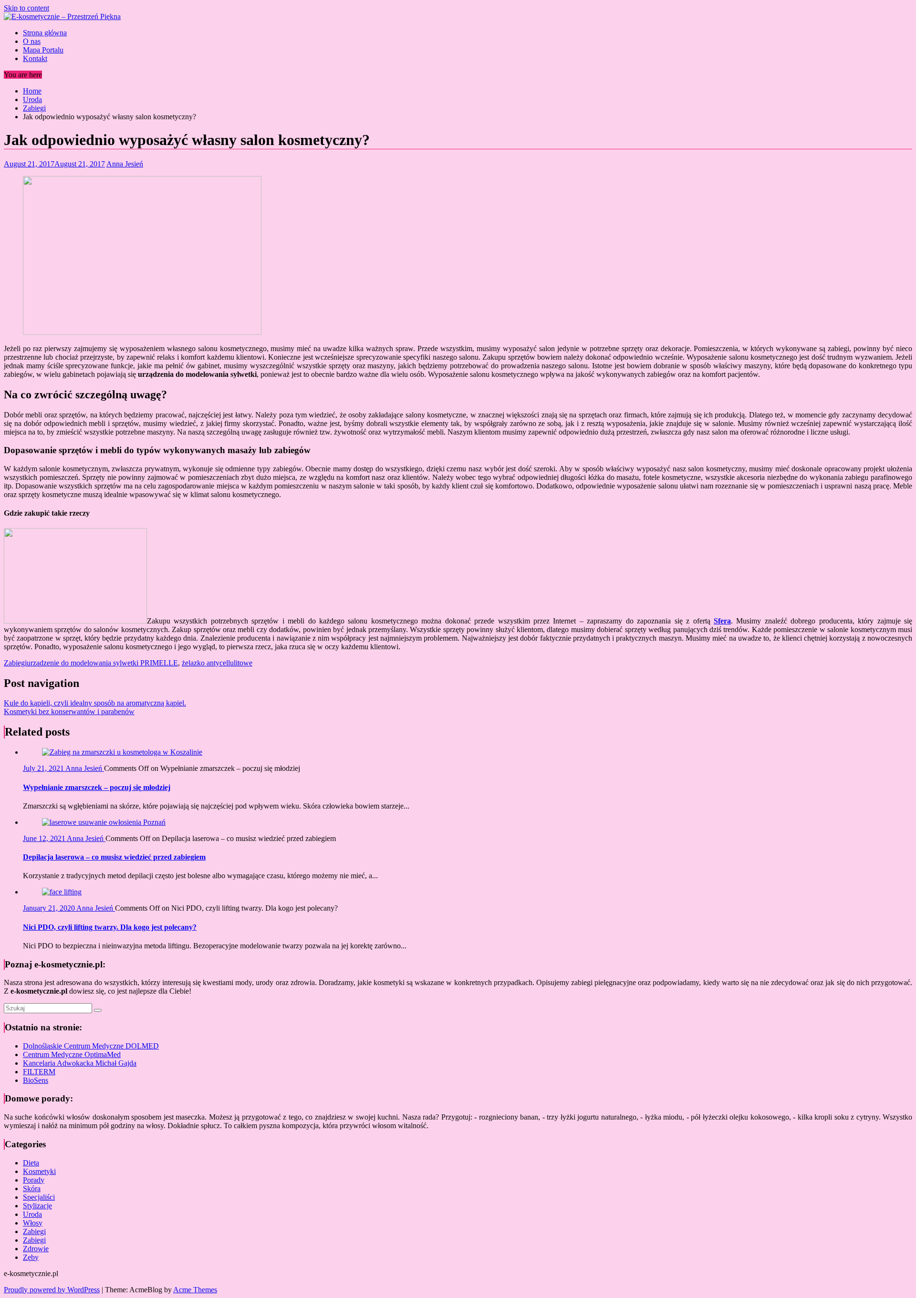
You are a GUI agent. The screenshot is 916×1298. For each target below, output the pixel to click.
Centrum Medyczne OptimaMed (72, 1054)
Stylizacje (37, 1206)
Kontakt (35, 58)
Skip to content (26, 8)
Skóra (32, 1188)
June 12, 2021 (45, 838)
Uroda (32, 1214)
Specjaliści (39, 1197)
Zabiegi (15, 663)
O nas (32, 41)
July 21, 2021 (44, 768)
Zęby (31, 1257)
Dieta (31, 1163)
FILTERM (39, 1072)
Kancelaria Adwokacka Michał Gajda (79, 1063)
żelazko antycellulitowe (217, 663)
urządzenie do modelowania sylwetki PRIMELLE (102, 663)
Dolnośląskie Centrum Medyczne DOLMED (91, 1046)
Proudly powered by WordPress (52, 1290)
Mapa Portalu (43, 50)
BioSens (35, 1080)
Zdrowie (36, 1249)
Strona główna (45, 33)
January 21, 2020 (49, 908)
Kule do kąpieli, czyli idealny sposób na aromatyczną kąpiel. (95, 703)
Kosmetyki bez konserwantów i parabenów (69, 711)
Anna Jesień (124, 164)
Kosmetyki (39, 1171)
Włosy (32, 1223)
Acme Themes (195, 1290)
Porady (33, 1180)
